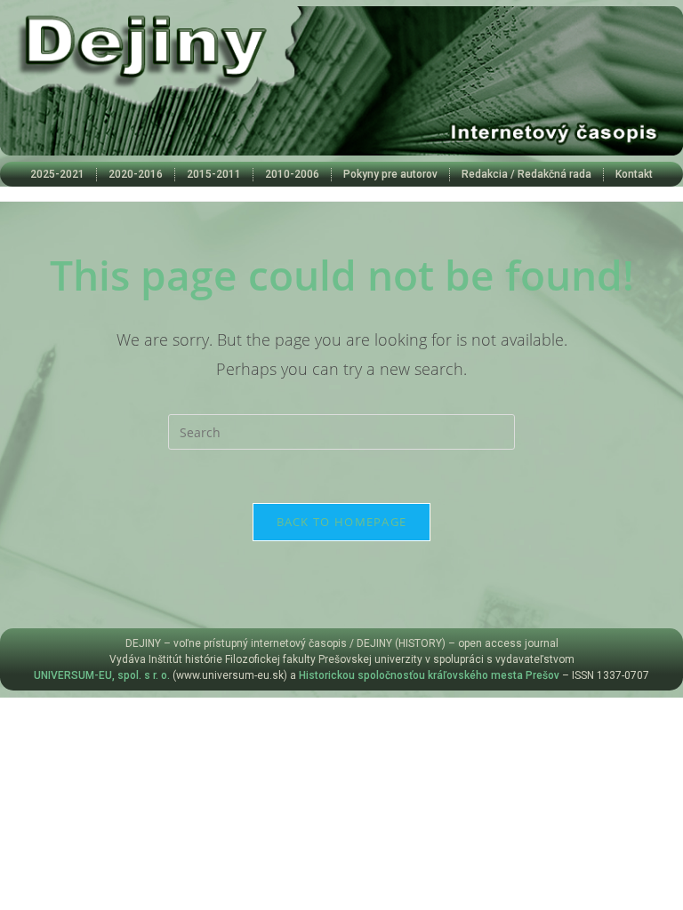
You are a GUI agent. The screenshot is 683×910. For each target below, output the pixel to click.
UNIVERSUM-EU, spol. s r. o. (102, 675)
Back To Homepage (342, 522)
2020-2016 (135, 174)
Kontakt (634, 174)
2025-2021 (57, 174)
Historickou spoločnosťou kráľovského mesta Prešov (429, 675)
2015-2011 (214, 174)
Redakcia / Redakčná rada (526, 174)
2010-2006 (292, 174)
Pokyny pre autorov (390, 174)
